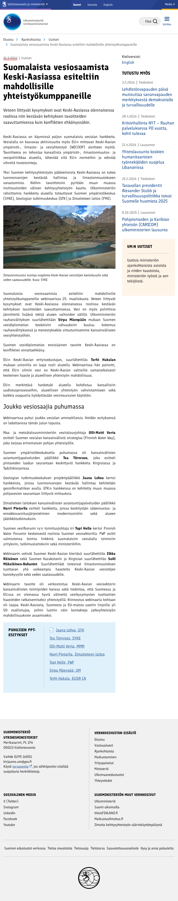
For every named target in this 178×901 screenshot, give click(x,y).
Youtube (9, 825)
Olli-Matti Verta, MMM (66, 646)
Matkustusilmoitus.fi (108, 819)
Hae (155, 21)
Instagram (11, 807)
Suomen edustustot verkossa (25, 848)
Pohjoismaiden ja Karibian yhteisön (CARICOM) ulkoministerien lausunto (145, 224)
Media (169, 4)
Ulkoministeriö (104, 801)
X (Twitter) (10, 801)
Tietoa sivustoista (60, 848)
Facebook (10, 819)
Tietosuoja (81, 848)
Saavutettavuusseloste (123, 848)
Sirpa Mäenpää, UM (65, 670)
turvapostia (20, 766)
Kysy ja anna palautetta (157, 848)
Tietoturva (98, 848)
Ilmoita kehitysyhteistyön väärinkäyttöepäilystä (128, 825)
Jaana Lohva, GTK (70, 630)
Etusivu (8, 39)
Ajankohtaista (30, 39)
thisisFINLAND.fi (106, 813)
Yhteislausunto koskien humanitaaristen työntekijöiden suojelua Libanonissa (143, 159)
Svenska (92, 4)
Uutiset (53, 39)
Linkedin (9, 813)
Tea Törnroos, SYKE (65, 638)
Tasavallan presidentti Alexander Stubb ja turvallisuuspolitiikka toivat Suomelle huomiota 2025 (147, 193)
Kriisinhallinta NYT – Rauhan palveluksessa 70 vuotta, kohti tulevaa (148, 128)
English (108, 4)
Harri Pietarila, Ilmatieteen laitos (77, 654)
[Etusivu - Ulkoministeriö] (27, 22)
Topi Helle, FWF (61, 662)
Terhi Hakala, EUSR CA (67, 678)
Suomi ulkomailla (106, 807)
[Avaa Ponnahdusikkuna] (59, 239)
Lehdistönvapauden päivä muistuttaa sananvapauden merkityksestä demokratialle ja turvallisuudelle (147, 97)
